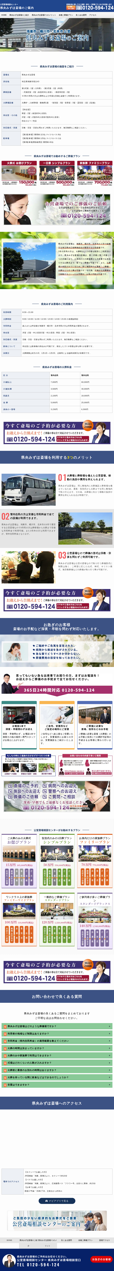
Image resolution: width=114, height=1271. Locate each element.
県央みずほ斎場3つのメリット (44, 15)
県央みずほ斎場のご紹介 (19, 15)
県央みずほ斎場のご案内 (17, 7)
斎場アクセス (104, 1240)
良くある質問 (81, 15)
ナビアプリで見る (59, 1201)
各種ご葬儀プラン (66, 15)
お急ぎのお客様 (101, 1259)
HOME (4, 15)
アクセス (92, 15)
